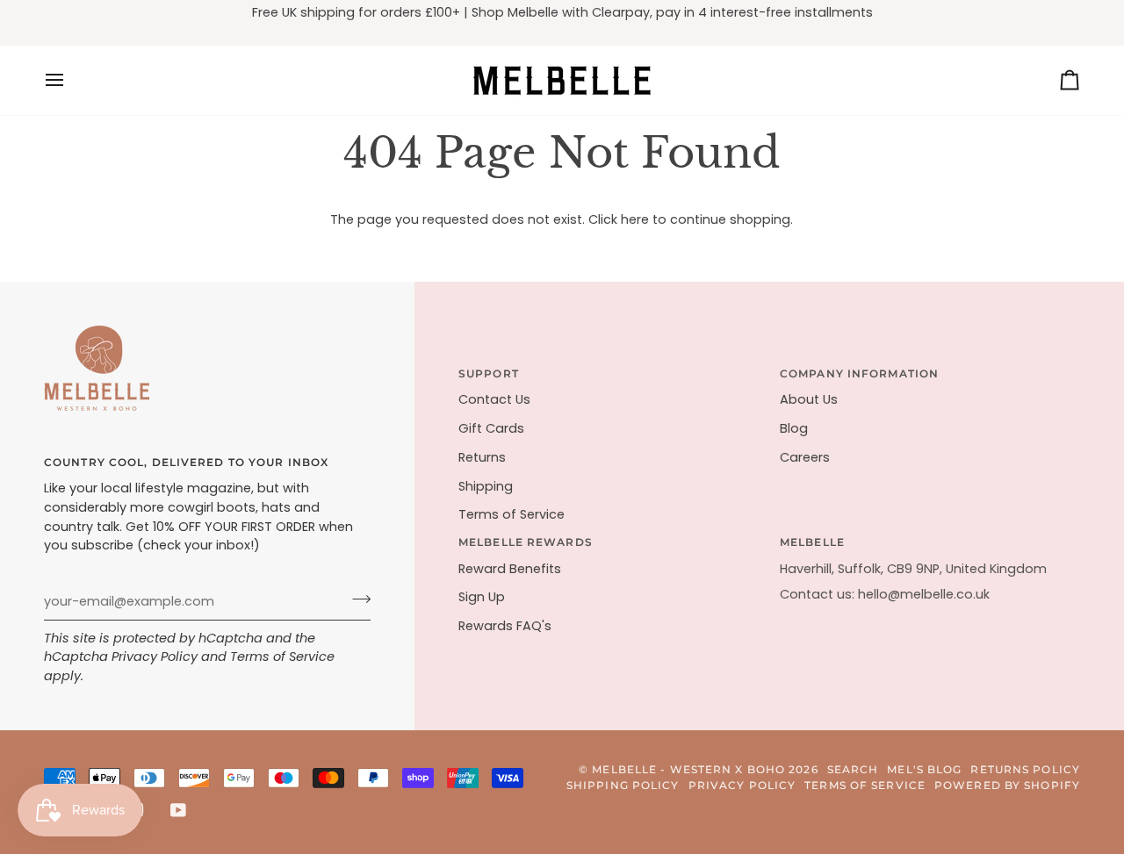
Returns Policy (1025, 769)
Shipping (485, 486)
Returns (482, 457)
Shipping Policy (623, 785)
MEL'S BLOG (924, 769)
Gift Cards (491, 428)
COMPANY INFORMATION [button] (859, 373)
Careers (805, 457)
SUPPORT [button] (488, 373)
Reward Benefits (509, 569)
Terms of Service (282, 656)
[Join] (356, 599)
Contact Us (494, 399)
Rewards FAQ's (504, 626)
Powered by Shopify (1007, 785)
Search (853, 769)
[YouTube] (178, 810)
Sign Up (481, 597)
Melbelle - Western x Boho (688, 769)
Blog (794, 428)
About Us (809, 399)
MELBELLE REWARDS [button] (525, 542)
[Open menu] (70, 80)
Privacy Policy (155, 656)
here (635, 219)
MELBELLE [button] (812, 542)
